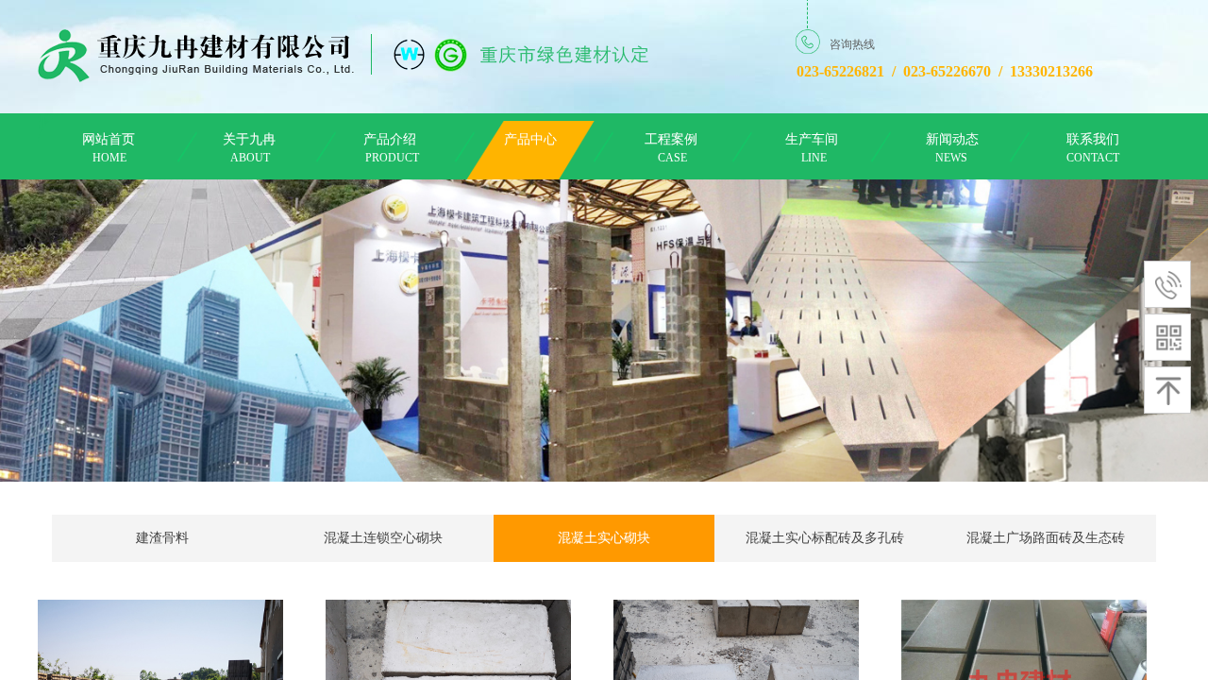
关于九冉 (249, 139)
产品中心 (530, 139)
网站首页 (108, 139)
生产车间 (811, 139)
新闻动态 (952, 139)
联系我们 (1092, 139)
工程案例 (671, 139)
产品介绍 (389, 139)
